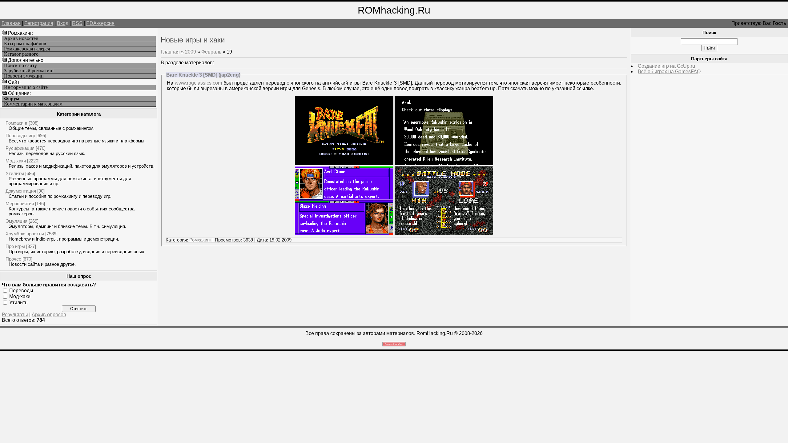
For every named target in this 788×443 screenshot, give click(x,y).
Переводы (21, 290)
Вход (62, 23)
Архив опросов (49, 314)
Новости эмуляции (24, 76)
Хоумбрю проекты (25, 233)
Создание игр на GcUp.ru (666, 66)
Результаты (15, 314)
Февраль (211, 51)
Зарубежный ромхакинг (29, 70)
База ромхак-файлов (25, 43)
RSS (77, 23)
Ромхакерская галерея (27, 48)
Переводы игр (20, 135)
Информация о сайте (26, 87)
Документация (21, 191)
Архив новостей (21, 38)
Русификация (20, 148)
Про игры (15, 246)
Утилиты (15, 173)
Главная (11, 23)
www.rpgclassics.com (198, 83)
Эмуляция (16, 221)
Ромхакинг (16, 123)
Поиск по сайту (20, 65)
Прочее (13, 258)
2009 (190, 51)
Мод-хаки (16, 160)
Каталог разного (21, 54)
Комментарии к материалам (33, 104)
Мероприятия (20, 203)
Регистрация (38, 23)
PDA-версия (100, 23)
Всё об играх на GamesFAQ (669, 71)
